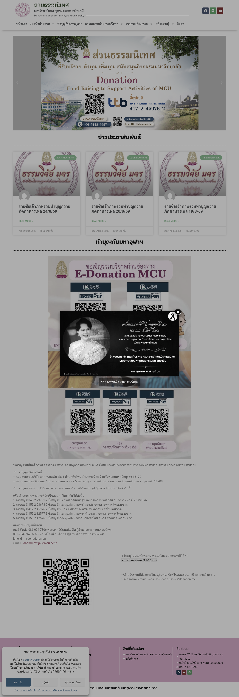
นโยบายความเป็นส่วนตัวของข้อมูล (57, 690)
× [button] (178, 312)
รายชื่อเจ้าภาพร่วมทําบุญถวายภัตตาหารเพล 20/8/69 (117, 208)
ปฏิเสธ (45, 682)
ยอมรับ (18, 682)
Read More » (26, 221)
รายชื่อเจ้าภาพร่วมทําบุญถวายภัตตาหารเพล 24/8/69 (44, 208)
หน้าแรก (21, 24)
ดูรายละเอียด (73, 682)
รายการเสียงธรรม (137, 24)
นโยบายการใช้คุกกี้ (24, 690)
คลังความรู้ (162, 24)
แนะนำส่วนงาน (40, 24)
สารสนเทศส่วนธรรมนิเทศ (101, 24)
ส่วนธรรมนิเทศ (32, 659)
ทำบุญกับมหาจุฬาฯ (69, 24)
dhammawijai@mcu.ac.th (40, 543)
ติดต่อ (180, 24)
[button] (17, 83)
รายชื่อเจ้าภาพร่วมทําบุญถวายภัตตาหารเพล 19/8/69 (190, 208)
